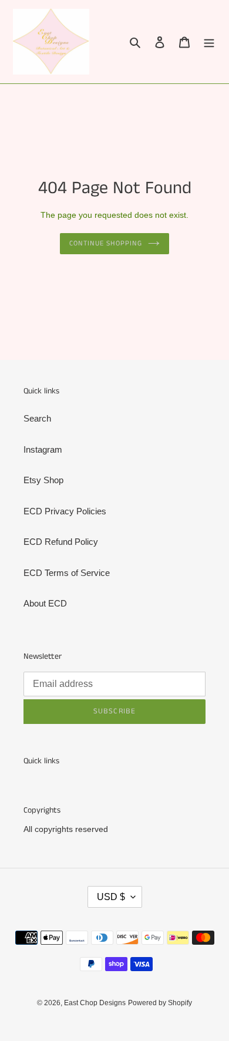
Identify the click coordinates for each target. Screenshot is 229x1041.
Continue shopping (105, 243)
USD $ (111, 897)
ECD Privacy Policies (64, 511)
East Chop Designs (95, 1003)
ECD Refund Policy (60, 542)
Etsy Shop (43, 480)
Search (37, 418)
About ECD (45, 603)
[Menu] (209, 42)
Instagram (42, 449)
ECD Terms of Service (66, 573)
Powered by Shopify (160, 1003)
